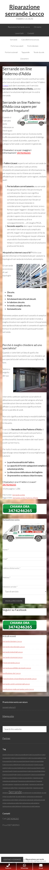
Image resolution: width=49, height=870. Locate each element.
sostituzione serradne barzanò (34, 796)
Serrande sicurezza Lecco (13, 657)
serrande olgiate (11, 796)
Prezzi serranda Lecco (11, 662)
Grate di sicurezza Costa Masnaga (21, 761)
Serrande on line (18, 495)
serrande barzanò (26, 792)
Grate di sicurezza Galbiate (37, 761)
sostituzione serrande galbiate (10, 799)
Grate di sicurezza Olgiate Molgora (36, 771)
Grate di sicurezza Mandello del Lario (16, 768)
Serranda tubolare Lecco (12, 641)
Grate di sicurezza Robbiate (38, 774)
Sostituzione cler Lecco (12, 673)
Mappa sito (8, 716)
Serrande (15, 792)
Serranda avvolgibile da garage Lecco (17, 668)
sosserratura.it (9, 707)
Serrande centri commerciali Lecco (16, 684)
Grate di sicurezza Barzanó (21, 754)
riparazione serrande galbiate (20, 784)
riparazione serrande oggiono (10, 787)
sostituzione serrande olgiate (14, 803)
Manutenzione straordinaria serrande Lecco (20, 678)
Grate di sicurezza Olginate (10, 774)
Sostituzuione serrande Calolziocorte (12, 806)
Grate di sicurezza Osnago (23, 774)
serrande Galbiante (36, 792)
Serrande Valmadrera (21, 796)
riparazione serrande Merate (36, 784)
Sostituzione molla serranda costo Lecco (18, 689)
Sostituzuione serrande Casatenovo (31, 806)
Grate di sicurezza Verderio (25, 778)
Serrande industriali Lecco (13, 652)
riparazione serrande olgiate (25, 787)
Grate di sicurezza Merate (33, 768)
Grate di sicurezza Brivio (34, 754)
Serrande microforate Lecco (14, 646)
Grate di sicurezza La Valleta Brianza (12, 764)
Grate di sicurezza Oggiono (20, 771)
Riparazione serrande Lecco (24, 10)
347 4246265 (13, 818)
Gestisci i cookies (12, 859)
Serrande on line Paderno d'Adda (25, 498)
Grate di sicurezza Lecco (27, 764)
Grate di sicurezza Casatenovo (35, 758)
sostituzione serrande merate (25, 799)
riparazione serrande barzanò (10, 781)
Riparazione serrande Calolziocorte (27, 781)
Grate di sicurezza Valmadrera (10, 778)
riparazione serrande (38, 778)
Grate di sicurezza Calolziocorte (19, 758)
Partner (6, 738)
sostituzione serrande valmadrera (30, 803)
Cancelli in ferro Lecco (8, 754)
